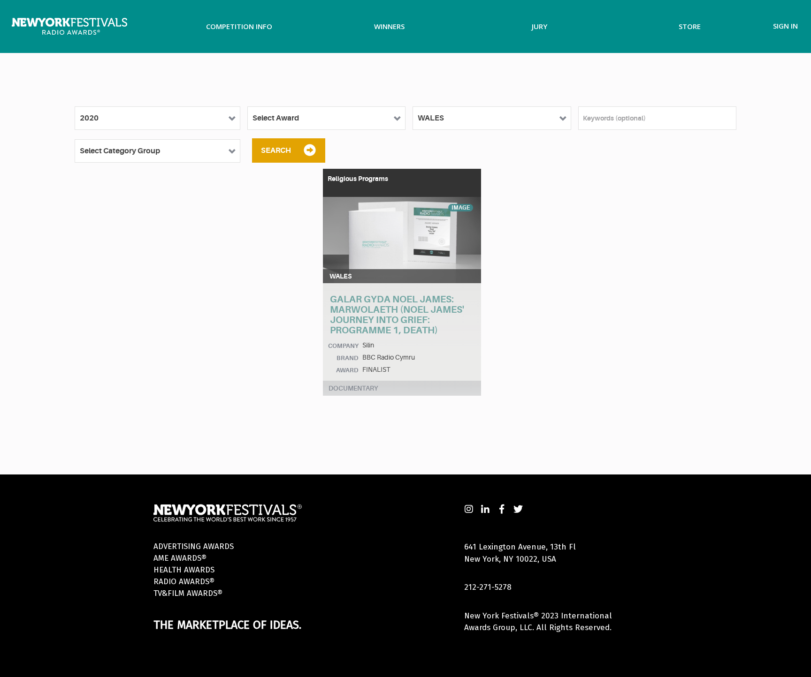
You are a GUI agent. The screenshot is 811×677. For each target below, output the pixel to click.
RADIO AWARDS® (183, 582)
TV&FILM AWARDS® (187, 593)
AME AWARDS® (180, 558)
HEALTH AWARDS (183, 570)
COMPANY (343, 345)
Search (276, 150)
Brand (348, 357)
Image (460, 207)
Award (347, 370)
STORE (690, 26)
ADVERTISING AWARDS (193, 546)
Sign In (785, 25)
